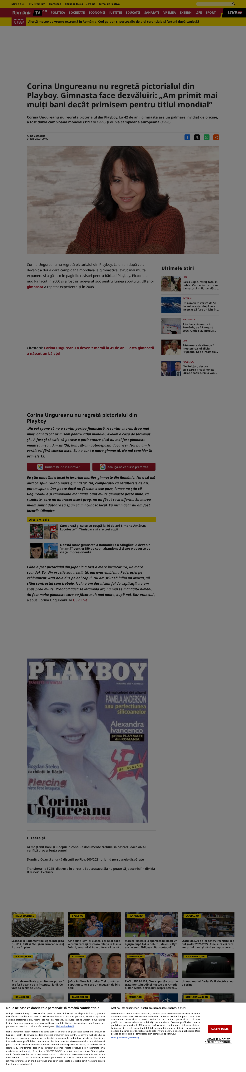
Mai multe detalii (65, 1026)
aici (29, 1051)
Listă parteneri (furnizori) (125, 1037)
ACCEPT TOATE (220, 1029)
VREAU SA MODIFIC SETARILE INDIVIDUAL (218, 1040)
